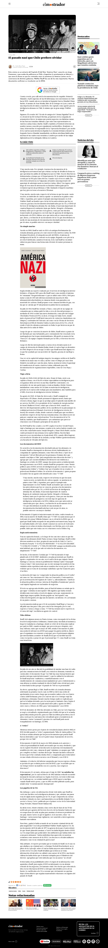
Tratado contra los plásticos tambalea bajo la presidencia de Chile (88, 85)
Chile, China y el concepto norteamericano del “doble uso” (32, 908)
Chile (19, 891)
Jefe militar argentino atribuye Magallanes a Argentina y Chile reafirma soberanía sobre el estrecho (36, 152)
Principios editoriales (41, 929)
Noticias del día (86, 140)
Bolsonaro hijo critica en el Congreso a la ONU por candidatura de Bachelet (50, 909)
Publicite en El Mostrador (62, 927)
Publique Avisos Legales (61, 929)
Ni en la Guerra (57, 158)
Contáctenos (59, 930)
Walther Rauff (30, 891)
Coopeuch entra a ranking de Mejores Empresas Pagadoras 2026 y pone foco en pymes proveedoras (88, 177)
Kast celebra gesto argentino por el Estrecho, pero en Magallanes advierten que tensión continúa (87, 61)
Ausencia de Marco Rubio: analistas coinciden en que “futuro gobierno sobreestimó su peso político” (68, 909)
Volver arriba (11, 941)
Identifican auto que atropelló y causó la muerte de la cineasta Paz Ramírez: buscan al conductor (88, 164)
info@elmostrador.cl (19, 931)
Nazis (23, 891)
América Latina (13, 891)
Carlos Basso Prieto (20, 66)
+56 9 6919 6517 (11, 931)
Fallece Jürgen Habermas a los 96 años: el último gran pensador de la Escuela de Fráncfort (15, 909)
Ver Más (30, 66)
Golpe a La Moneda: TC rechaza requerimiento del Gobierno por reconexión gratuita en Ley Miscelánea (62, 152)
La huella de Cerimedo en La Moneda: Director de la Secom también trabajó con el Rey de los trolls (35, 160)
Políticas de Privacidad (42, 931)
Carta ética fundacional (42, 928)
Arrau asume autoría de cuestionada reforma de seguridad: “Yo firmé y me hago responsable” (87, 109)
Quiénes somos (40, 926)
